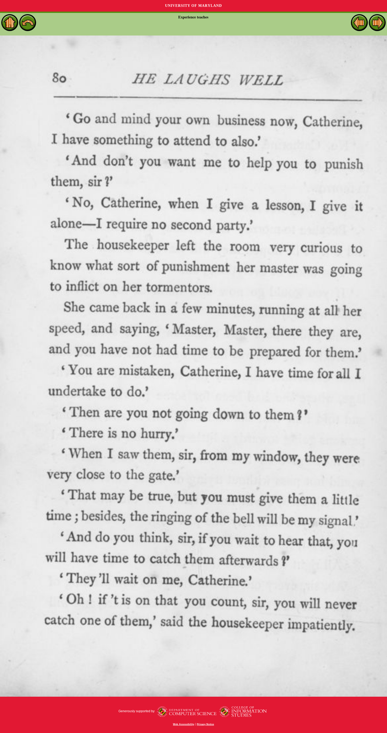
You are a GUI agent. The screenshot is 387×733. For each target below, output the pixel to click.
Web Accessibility (183, 724)
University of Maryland (193, 6)
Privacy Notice (205, 724)
